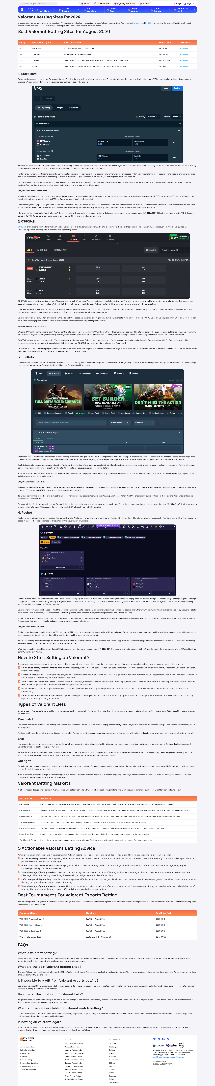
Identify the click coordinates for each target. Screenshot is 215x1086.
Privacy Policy (26, 1060)
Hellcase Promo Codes (73, 1063)
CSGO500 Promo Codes (74, 1053)
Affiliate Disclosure (27, 1066)
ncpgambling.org (176, 1057)
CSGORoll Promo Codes (74, 1043)
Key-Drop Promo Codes (74, 1066)
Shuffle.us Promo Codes (74, 1060)
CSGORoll (149, 23)
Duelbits (112, 1073)
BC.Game (112, 1056)
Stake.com (136, 23)
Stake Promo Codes (73, 1076)
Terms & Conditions (28, 1069)
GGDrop (112, 1063)
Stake (111, 1053)
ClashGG (112, 1066)
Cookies (23, 1056)
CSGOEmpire (113, 1047)
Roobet (112, 1050)
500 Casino (113, 1060)
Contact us (25, 1053)
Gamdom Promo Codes (74, 1069)
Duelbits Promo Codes (73, 1050)
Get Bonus (184, 48)
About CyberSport (28, 1047)
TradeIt (112, 1069)
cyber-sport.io (159, 1064)
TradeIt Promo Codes (73, 1073)
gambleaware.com (160, 1057)
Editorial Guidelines (27, 1050)
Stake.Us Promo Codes (74, 1079)
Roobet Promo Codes (73, 1047)
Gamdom (112, 1076)
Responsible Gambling (29, 1063)
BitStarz (112, 1079)
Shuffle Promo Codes (73, 1056)
